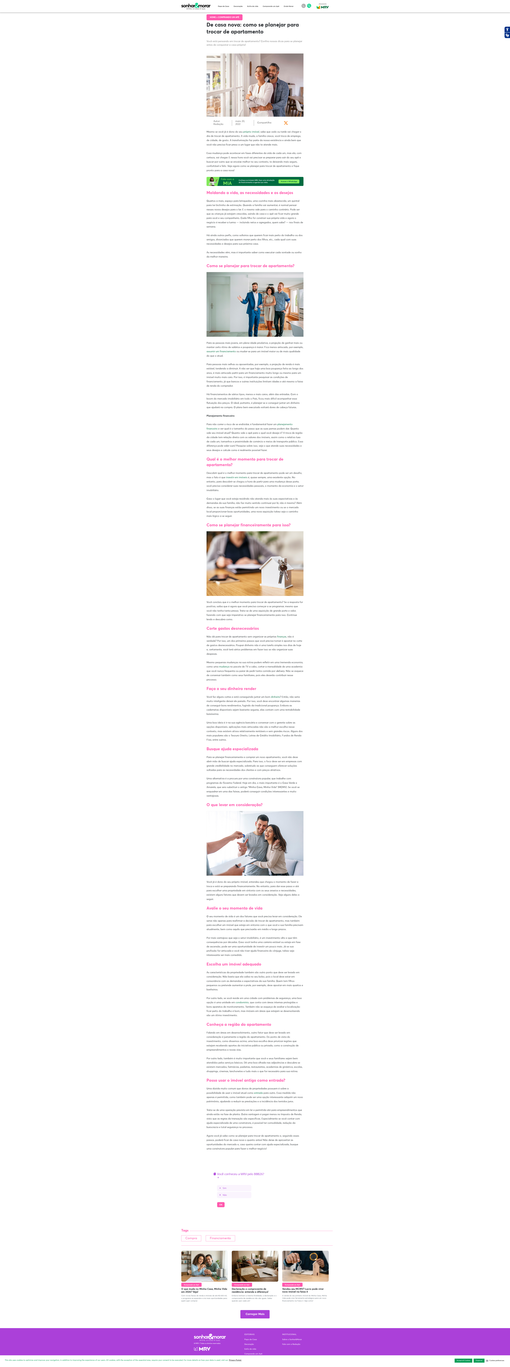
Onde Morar (289, 6)
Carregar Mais (255, 1314)
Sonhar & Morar (196, 4)
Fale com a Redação (291, 1344)
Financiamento (220, 1238)
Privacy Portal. (235, 1360)
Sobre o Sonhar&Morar (292, 1339)
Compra (191, 1238)
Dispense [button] (479, 1360)
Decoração (238, 6)
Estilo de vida (252, 6)
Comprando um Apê (271, 6)
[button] (495, 1361)
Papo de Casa (223, 6)
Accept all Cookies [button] (463, 1360)
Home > (214, 17)
